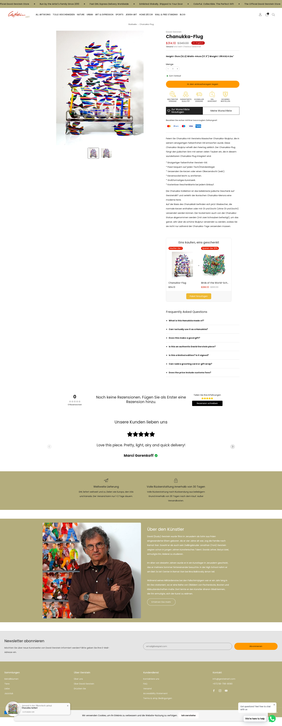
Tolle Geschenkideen (64, 14)
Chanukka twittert (29, 708)
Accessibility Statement (155, 693)
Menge (169, 64)
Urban (90, 14)
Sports (119, 14)
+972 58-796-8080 (223, 683)
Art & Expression (104, 14)
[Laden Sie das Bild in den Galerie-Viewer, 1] (93, 153)
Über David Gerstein (84, 683)
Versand (169, 46)
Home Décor (146, 14)
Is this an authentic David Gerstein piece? (192, 346)
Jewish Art (131, 14)
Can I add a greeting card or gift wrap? (190, 363)
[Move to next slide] (232, 446)
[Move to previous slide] (49, 446)
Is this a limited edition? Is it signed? (189, 355)
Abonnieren (256, 646)
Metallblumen (11, 678)
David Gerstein (174, 31)
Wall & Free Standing (166, 14)
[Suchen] (273, 14)
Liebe (7, 688)
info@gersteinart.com (224, 678)
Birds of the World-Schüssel (215, 283)
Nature (80, 14)
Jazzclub (8, 693)
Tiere (7, 683)
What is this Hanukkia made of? (186, 320)
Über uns (78, 678)
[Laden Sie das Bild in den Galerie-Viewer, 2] (106, 153)
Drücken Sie (80, 688)
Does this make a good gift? (184, 337)
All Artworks (43, 14)
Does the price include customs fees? (190, 372)
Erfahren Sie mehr (161, 602)
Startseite (132, 24)
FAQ (145, 683)
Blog (182, 14)
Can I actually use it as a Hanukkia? (188, 329)
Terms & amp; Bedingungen (157, 698)
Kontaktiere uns (151, 678)
